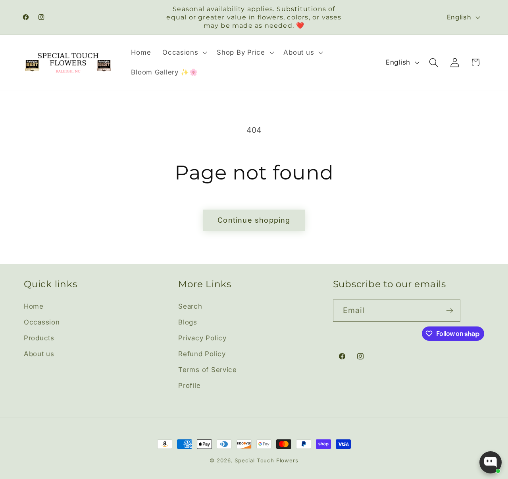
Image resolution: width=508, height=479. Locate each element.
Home (34, 306)
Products (39, 338)
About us (39, 354)
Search (190, 306)
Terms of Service (207, 370)
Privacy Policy (202, 338)
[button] (184, 53)
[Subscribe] (449, 311)
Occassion (42, 322)
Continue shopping (253, 220)
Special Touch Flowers (266, 460)
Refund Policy (201, 354)
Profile (189, 385)
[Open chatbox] (490, 462)
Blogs (187, 322)
